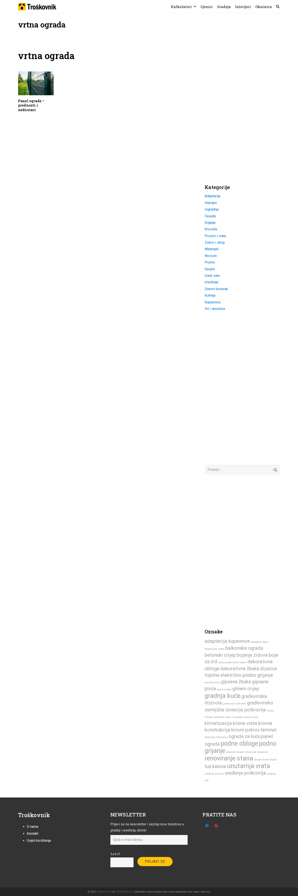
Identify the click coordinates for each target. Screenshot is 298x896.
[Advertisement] (237, 77)
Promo (210, 262)
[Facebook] (206, 825)
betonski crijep (220, 655)
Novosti (211, 256)
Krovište (211, 229)
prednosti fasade (235, 752)
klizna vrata (245, 723)
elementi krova (212, 682)
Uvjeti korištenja (39, 840)
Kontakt (32, 833)
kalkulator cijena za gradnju (228, 717)
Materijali (212, 249)
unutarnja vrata (248, 766)
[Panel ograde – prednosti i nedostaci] (36, 83)
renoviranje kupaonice (256, 752)
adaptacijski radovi (214, 649)
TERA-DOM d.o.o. (124, 891)
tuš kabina (215, 766)
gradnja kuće (222, 695)
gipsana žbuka (236, 681)
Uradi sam (212, 276)
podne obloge (239, 743)
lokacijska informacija (216, 737)
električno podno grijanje (246, 675)
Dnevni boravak (216, 289)
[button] (195, 6)
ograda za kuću (244, 736)
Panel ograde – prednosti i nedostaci (31, 105)
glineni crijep (245, 688)
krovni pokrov (245, 730)
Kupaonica (212, 302)
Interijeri (211, 203)
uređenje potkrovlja (245, 773)
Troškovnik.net (104, 891)
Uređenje (211, 282)
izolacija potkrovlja (245, 709)
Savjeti (210, 269)
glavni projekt (224, 689)
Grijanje (210, 223)
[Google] (216, 825)
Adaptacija (212, 196)
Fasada (210, 216)
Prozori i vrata (215, 236)
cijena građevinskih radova (232, 662)
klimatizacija (218, 723)
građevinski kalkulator (234, 703)
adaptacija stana (259, 642)
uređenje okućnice (214, 773)
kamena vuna (251, 717)
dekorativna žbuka (239, 668)
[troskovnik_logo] (37, 6)
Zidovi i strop (215, 242)
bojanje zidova (252, 655)
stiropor (258, 759)
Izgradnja (212, 209)
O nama (32, 827)
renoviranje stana (229, 758)
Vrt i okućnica (215, 309)
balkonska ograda (244, 648)
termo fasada (270, 759)
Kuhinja (210, 295)
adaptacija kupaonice (227, 641)
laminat (269, 730)
